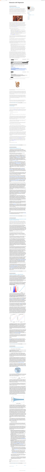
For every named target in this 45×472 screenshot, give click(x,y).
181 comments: (16, 102)
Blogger (24, 470)
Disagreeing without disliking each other (15, 148)
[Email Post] (18, 102)
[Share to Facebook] (21, 102)
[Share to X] (20, 102)
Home (16, 465)
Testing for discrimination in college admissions (16, 274)
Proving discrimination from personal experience (16, 347)
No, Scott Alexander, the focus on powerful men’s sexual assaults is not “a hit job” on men (17, 219)
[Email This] (19, 102)
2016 (28, 17)
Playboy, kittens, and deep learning (14, 7)
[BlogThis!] (20, 102)
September (29, 14)
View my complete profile (29, 11)
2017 (28, 16)
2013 (28, 19)
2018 (28, 13)
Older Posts (25, 465)
